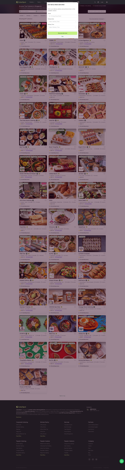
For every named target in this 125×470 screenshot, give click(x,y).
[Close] (78, 2)
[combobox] (62, 16)
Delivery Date (51, 19)
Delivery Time (51, 24)
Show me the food (62, 33)
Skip (62, 36)
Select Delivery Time (54, 27)
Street (49, 13)
